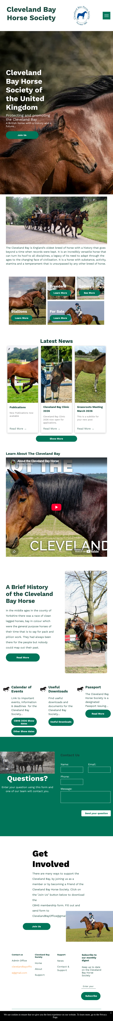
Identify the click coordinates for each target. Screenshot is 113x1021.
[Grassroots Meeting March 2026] (90, 374)
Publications (18, 407)
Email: (92, 764)
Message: (66, 788)
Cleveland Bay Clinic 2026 (56, 408)
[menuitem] (45, 963)
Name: (65, 764)
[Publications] (22, 374)
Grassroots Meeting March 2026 (90, 408)
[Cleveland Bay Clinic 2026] (56, 374)
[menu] (106, 15)
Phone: (65, 776)
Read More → (18, 428)
